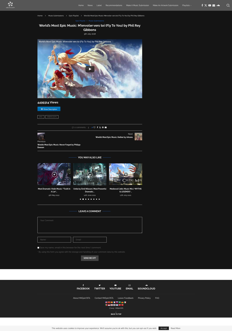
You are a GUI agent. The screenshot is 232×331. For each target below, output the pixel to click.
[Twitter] (205, 5)
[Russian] (117, 302)
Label (99, 5)
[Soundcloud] (218, 5)
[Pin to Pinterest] (103, 127)
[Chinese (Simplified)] (109, 302)
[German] (122, 302)
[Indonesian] (109, 305)
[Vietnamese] (122, 305)
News (90, 5)
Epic (41, 117)
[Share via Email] (106, 127)
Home (81, 5)
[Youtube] (209, 5)
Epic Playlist (74, 16)
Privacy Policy (144, 298)
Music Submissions (56, 16)
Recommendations (114, 5)
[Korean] (114, 305)
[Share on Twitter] (100, 127)
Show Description (50, 109)
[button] (41, 181)
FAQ (157, 298)
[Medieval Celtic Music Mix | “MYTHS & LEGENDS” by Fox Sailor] (125, 174)
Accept (164, 328)
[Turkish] (119, 305)
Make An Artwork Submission (165, 5)
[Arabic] (119, 302)
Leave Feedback (125, 298)
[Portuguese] (106, 305)
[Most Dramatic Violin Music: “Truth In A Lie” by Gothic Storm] (54, 174)
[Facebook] (202, 5)
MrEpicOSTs (52, 117)
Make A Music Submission (137, 5)
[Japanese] (111, 305)
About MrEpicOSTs (81, 298)
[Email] (213, 5)
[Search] (228, 5)
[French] (114, 302)
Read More (175, 328)
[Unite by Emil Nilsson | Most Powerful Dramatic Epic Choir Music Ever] (89, 174)
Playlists (186, 5)
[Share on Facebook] (97, 127)
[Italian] (125, 302)
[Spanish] (111, 302)
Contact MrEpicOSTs (104, 298)
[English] (106, 302)
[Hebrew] (117, 305)
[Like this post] (94, 127)
